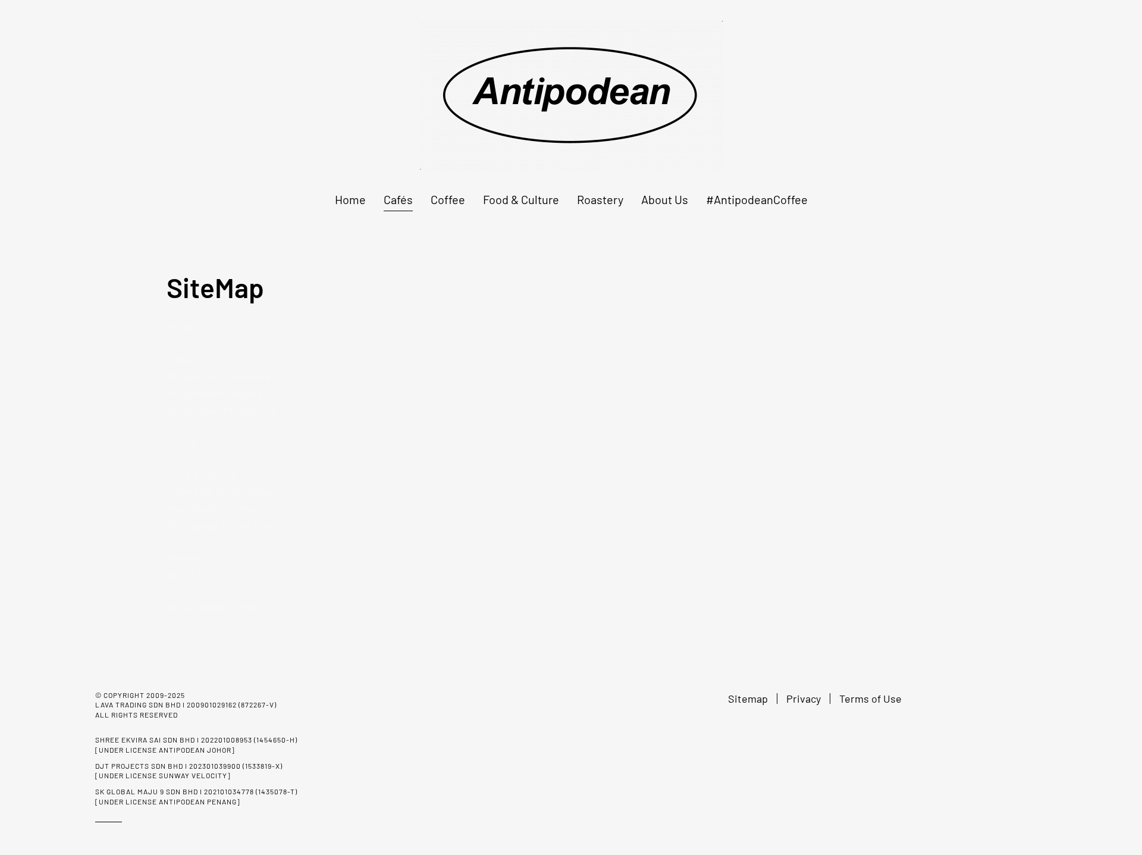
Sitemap (748, 698)
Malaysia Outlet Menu (216, 508)
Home (350, 199)
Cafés (398, 199)
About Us (664, 199)
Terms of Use (870, 698)
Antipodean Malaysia (214, 393)
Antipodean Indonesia (218, 376)
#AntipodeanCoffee (757, 199)
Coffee (448, 199)
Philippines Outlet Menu (223, 525)
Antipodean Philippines (222, 409)
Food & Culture (521, 199)
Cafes (180, 358)
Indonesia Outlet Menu (219, 491)
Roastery (600, 199)
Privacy (803, 698)
